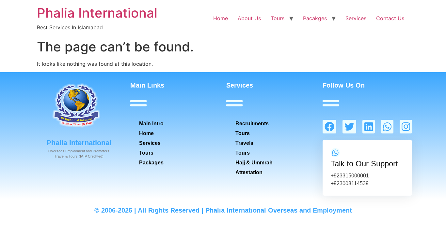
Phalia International (97, 13)
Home (220, 18)
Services (355, 18)
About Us (249, 18)
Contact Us (390, 18)
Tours (277, 18)
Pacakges (315, 18)
